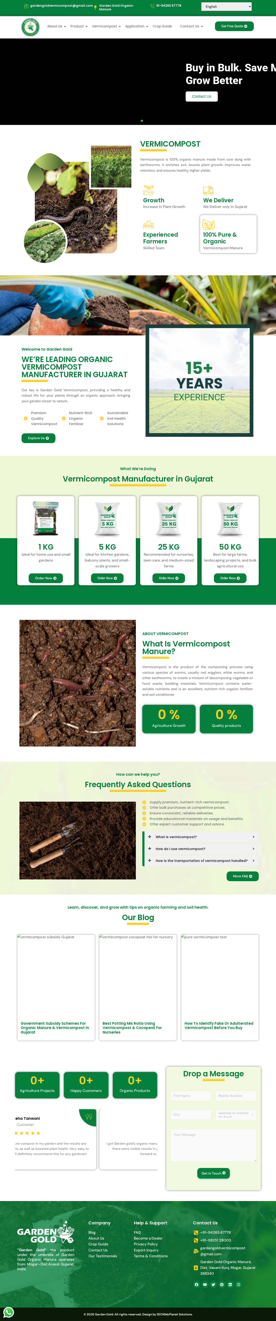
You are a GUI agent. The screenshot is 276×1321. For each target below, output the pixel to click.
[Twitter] (213, 1284)
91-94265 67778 (168, 5)
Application (134, 26)
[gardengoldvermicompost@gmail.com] (26, 6)
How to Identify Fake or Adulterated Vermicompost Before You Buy (219, 1025)
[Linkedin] (230, 1284)
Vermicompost (104, 26)
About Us (54, 26)
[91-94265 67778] (152, 6)
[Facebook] (196, 1284)
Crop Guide (162, 26)
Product (77, 26)
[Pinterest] (222, 1284)
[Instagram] (238, 1284)
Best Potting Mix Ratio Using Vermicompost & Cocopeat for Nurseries (132, 1028)
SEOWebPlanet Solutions (174, 1314)
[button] (134, 121)
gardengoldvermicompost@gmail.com (61, 5)
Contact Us (189, 26)
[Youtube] (205, 1284)
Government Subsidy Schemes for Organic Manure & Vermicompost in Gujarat (55, 1028)
